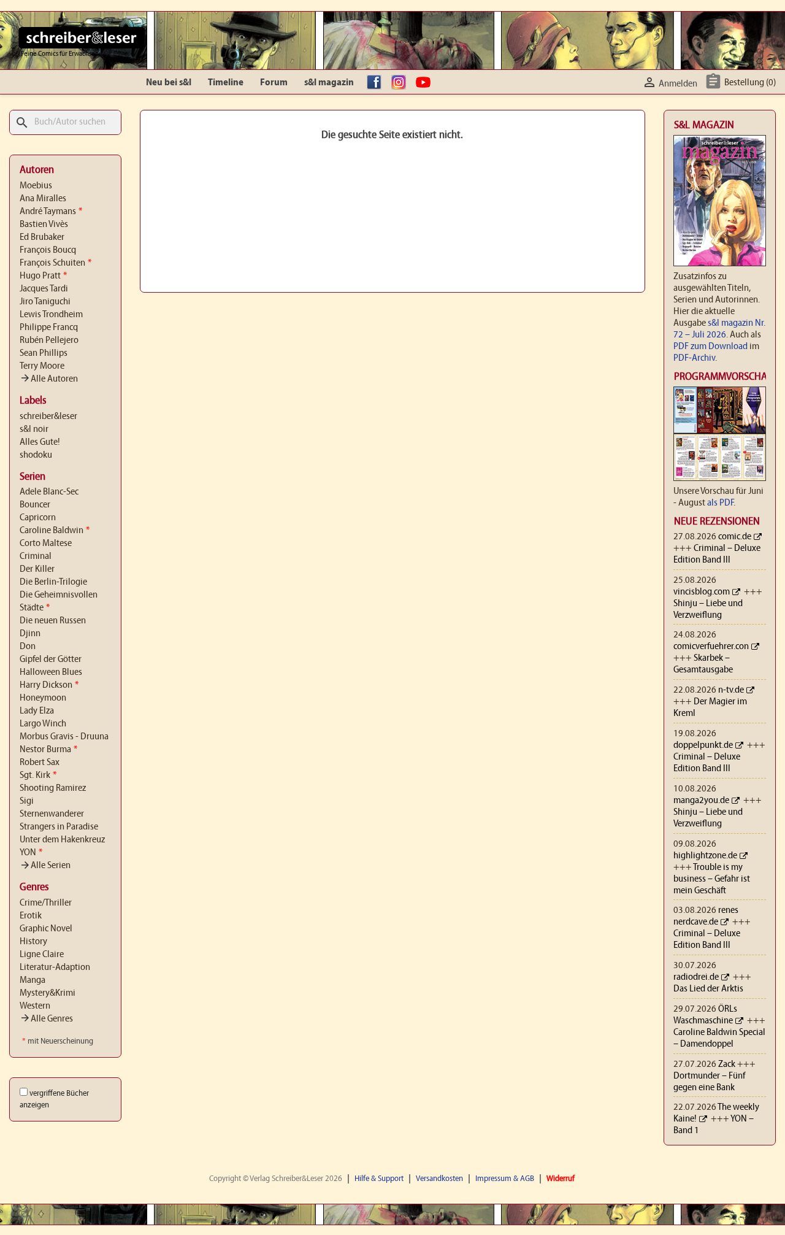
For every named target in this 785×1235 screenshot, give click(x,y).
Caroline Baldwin (55, 531)
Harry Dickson (49, 685)
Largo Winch (43, 724)
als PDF (720, 503)
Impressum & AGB (504, 1178)
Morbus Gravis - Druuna (64, 737)
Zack (726, 1064)
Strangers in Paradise (59, 827)
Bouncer (35, 505)
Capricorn (38, 518)
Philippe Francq (49, 328)
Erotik (31, 916)
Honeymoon (43, 698)
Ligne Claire (42, 955)
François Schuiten (55, 263)
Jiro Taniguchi (45, 302)
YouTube (426, 83)
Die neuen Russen (53, 621)
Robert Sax (39, 763)
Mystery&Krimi (47, 993)
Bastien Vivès (44, 224)
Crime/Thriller (46, 903)
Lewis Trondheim (51, 315)
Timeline (225, 83)
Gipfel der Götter (51, 659)
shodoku (36, 455)
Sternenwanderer (52, 814)
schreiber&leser (48, 416)
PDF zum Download (710, 347)
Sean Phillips (43, 353)
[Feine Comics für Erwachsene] (81, 37)
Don (28, 647)
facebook (377, 83)
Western (35, 1006)
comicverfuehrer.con (711, 647)
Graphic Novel (46, 929)
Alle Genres (46, 1019)
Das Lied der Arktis (708, 989)
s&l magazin (329, 83)
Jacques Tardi (44, 289)
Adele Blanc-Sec (49, 492)
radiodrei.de (696, 977)
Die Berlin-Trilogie (53, 582)
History (33, 942)
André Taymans (51, 212)
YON (31, 853)
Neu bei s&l (168, 83)
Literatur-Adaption (55, 967)
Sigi (27, 801)
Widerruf (560, 1178)
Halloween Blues (51, 672)
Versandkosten (439, 1178)
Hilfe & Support (379, 1178)
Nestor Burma (48, 750)
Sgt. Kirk (38, 775)
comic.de (734, 537)
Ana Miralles (43, 199)
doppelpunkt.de (703, 745)
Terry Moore (42, 366)
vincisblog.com (701, 592)
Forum (274, 83)
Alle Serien (45, 866)
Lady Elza (37, 711)
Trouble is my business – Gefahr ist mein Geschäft (711, 879)
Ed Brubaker (42, 237)
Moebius (36, 186)
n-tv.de (731, 690)
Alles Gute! (40, 442)
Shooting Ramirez (53, 788)
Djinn (30, 634)
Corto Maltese (46, 543)
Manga (32, 980)
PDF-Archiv (694, 358)
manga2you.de (701, 801)
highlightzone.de (705, 856)
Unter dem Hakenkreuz (62, 840)
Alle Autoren (49, 379)
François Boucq (48, 250)
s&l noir (34, 429)
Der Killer (37, 569)
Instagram (401, 83)
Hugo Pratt (43, 276)
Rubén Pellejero (49, 340)
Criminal (36, 556)
